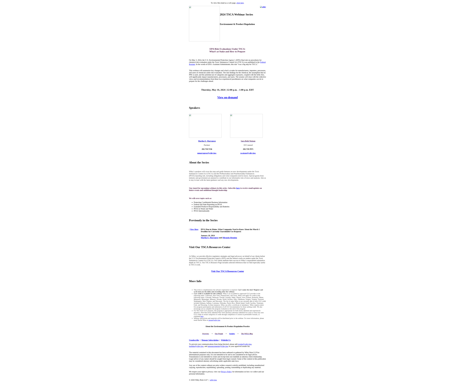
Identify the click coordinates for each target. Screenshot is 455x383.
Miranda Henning (230, 238)
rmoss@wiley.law (214, 320)
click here (240, 3)
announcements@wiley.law (218, 346)
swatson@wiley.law (248, 153)
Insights (232, 334)
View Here (194, 229)
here (238, 188)
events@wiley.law (245, 344)
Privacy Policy (226, 372)
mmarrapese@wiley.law (206, 153)
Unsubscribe (194, 340)
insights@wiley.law (196, 346)
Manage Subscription (210, 340)
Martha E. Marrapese (209, 238)
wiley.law (213, 380)
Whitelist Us (226, 340)
